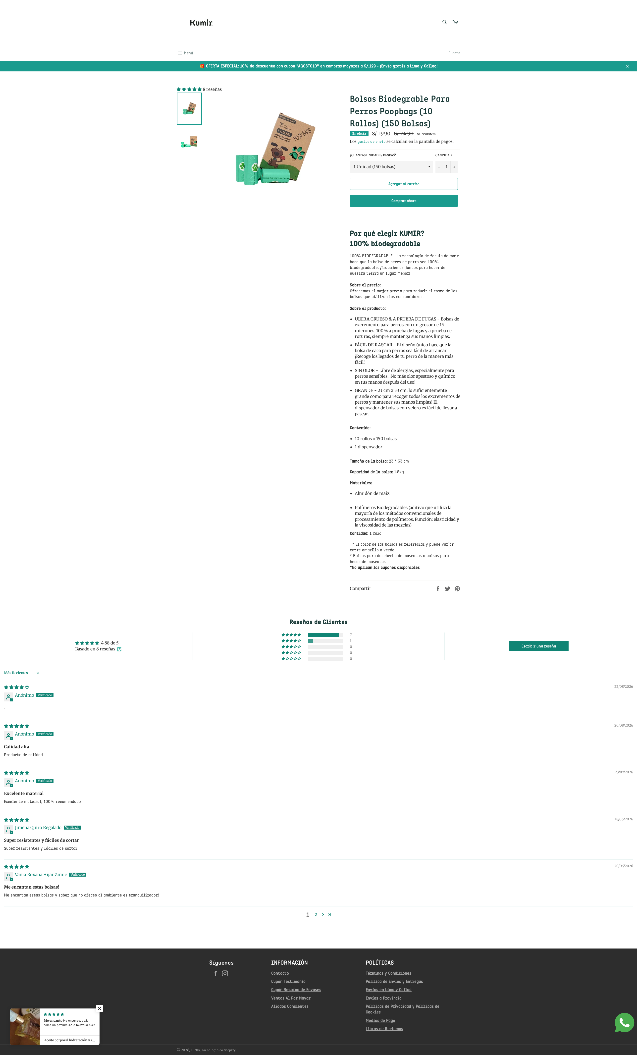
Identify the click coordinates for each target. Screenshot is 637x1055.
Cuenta (454, 53)
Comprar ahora (404, 201)
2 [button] (316, 914)
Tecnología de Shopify (219, 1050)
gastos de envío (371, 141)
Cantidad (443, 155)
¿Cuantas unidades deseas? (373, 155)
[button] (190, 89)
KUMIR (195, 1050)
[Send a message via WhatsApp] (625, 1023)
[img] (16, 687)
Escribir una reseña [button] (539, 646)
